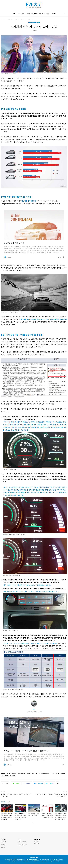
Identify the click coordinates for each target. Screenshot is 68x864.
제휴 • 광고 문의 (22, 841)
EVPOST (8, 773)
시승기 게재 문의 (22, 844)
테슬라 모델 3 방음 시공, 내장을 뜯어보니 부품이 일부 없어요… (16, 795)
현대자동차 (12, 775)
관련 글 (3, 801)
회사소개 (36, 843)
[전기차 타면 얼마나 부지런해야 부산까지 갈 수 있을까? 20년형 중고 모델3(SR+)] (7, 808)
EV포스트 (14, 773)
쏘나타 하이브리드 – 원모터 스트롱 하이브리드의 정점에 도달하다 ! (51, 795)
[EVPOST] (34, 6)
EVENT (54, 14)
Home (14, 14)
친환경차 (63, 773)
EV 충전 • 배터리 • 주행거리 (12, 19)
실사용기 (3, 842)
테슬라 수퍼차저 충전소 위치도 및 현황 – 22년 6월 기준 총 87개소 (47, 815)
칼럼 (28, 14)
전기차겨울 (34, 773)
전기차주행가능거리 (55, 773)
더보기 (8, 801)
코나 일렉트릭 (5, 775)
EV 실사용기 (21, 14)
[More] (57, 783)
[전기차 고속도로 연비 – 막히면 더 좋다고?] (34, 808)
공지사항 (36, 841)
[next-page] (35, 823)
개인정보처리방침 (34, 857)
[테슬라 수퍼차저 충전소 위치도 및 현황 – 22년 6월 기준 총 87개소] (47, 808)
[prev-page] (32, 823)
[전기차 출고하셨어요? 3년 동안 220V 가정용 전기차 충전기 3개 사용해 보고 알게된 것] (61, 808)
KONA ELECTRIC (21, 773)
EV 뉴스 (3, 847)
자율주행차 (34, 14)
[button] (65, 14)
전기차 (28, 773)
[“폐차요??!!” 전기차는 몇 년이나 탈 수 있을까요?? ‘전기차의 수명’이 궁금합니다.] (20, 808)
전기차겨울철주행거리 (44, 773)
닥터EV (48, 14)
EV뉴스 (41, 14)
